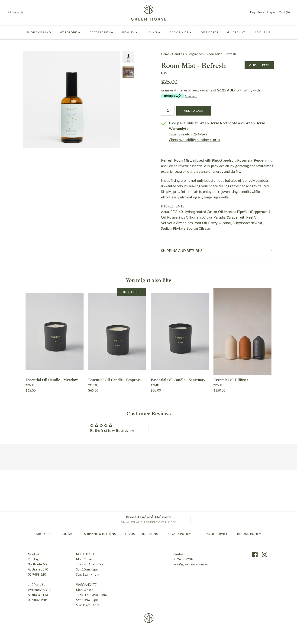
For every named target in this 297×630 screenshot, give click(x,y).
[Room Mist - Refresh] (71, 145)
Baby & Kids (180, 32)
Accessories (101, 32)
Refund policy (249, 534)
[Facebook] (255, 554)
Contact (68, 534)
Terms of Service (214, 534)
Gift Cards (209, 32)
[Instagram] (264, 554)
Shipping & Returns (100, 534)
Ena (164, 72)
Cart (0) (284, 12)
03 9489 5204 (183, 559)
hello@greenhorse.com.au (190, 564)
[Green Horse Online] (148, 7)
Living (153, 32)
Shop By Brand (39, 32)
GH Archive (236, 32)
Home (165, 54)
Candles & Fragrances (188, 54)
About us (262, 32)
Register (256, 12)
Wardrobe (70, 32)
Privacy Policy (179, 534)
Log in (271, 12)
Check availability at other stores (194, 140)
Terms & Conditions (141, 534)
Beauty (130, 32)
